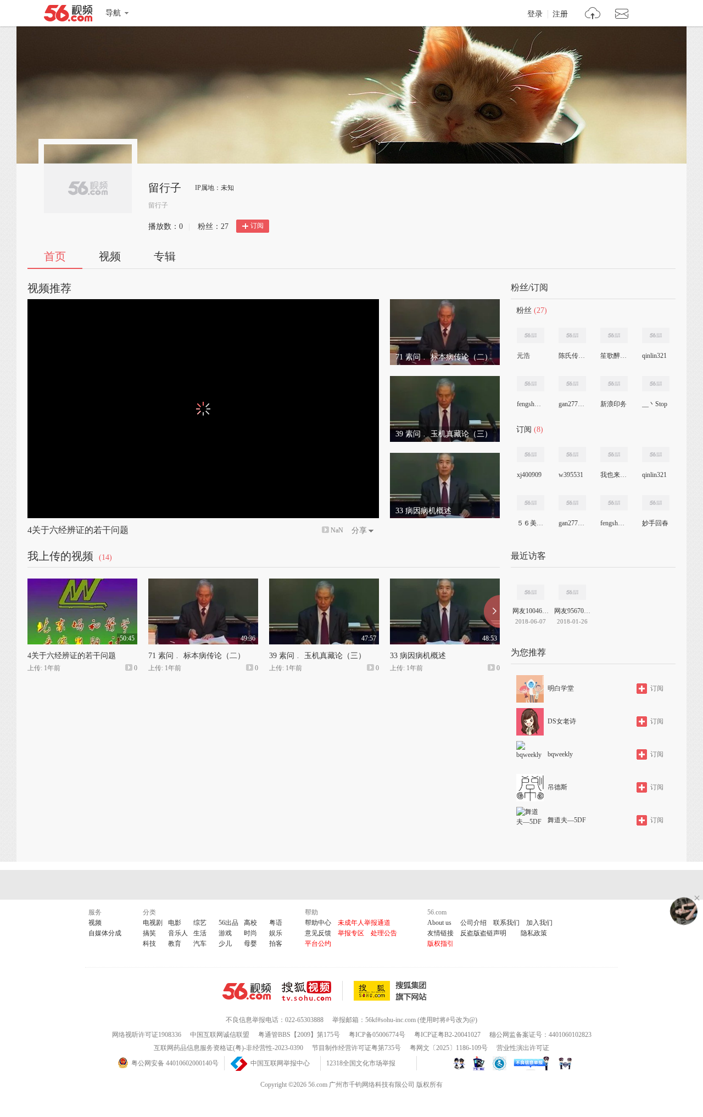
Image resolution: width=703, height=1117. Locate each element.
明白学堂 (561, 688)
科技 (149, 943)
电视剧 (153, 923)
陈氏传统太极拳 (572, 356)
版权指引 (440, 943)
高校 (250, 923)
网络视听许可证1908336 (146, 1035)
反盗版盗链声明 (483, 933)
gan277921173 (572, 404)
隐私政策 (534, 933)
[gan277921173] (572, 383)
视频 (110, 256)
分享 (359, 530)
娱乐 (275, 933)
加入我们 (539, 923)
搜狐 (392, 991)
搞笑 (149, 933)
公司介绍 (473, 923)
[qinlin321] (655, 335)
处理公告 (384, 933)
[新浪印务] (614, 383)
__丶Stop (654, 404)
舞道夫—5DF (567, 820)
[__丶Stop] (655, 383)
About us (439, 923)
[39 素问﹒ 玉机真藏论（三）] (445, 381)
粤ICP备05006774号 (377, 1035)
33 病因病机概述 (418, 656)
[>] (593, 14)
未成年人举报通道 (364, 923)
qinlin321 (654, 356)
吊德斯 (557, 787)
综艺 (200, 923)
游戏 (225, 933)
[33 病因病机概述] (445, 458)
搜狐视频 (312, 991)
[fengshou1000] (530, 383)
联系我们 (506, 923)
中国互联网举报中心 (280, 1063)
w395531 (571, 475)
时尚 (250, 933)
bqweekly (560, 754)
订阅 (257, 225)
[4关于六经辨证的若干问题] (82, 583)
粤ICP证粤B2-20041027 (447, 1035)
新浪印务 (613, 404)
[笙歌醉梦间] (614, 335)
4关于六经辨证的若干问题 (78, 530)
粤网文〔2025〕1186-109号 (449, 1048)
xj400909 (529, 475)
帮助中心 (318, 923)
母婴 (250, 943)
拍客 (275, 943)
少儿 (225, 943)
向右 (492, 611)
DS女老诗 (562, 721)
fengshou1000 (530, 404)
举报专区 (351, 933)
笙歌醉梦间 (613, 356)
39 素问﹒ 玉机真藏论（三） (317, 656)
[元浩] (530, 335)
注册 (560, 14)
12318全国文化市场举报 (360, 1063)
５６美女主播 (530, 523)
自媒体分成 (104, 933)
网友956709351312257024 (572, 611)
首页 (55, 256)
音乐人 (178, 933)
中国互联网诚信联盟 (219, 1035)
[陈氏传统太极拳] (572, 335)
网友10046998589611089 (530, 611)
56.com (68, 15)
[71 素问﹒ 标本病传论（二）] (445, 304)
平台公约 (318, 943)
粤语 (275, 923)
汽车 (200, 943)
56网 (246, 991)
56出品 (228, 923)
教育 (174, 943)
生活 (200, 933)
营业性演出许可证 (522, 1048)
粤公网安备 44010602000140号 (175, 1063)
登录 (535, 14)
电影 (174, 923)
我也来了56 (613, 475)
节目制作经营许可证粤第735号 (356, 1048)
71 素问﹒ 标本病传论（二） (196, 656)
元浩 (523, 356)
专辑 (165, 256)
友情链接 (440, 933)
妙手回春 (655, 523)
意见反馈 (318, 933)
